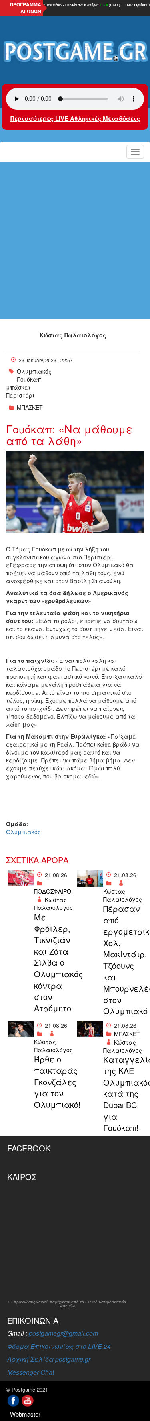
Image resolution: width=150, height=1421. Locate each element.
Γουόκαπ (29, 379)
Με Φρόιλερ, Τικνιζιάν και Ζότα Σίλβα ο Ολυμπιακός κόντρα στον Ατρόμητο (53, 962)
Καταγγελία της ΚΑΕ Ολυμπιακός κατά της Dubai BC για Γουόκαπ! (122, 1093)
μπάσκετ (18, 387)
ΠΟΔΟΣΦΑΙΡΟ (52, 891)
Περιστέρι (20, 395)
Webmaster (25, 1414)
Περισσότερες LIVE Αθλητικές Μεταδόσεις (75, 118)
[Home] (75, 52)
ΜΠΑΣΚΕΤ (30, 407)
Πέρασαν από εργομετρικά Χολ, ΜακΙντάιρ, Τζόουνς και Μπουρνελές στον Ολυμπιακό (122, 960)
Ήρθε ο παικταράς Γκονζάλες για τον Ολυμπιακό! (53, 1082)
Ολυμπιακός (34, 371)
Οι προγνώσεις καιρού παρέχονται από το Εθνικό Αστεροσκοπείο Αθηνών (67, 1304)
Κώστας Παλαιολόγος (73, 335)
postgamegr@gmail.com (63, 1333)
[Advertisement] (75, 240)
